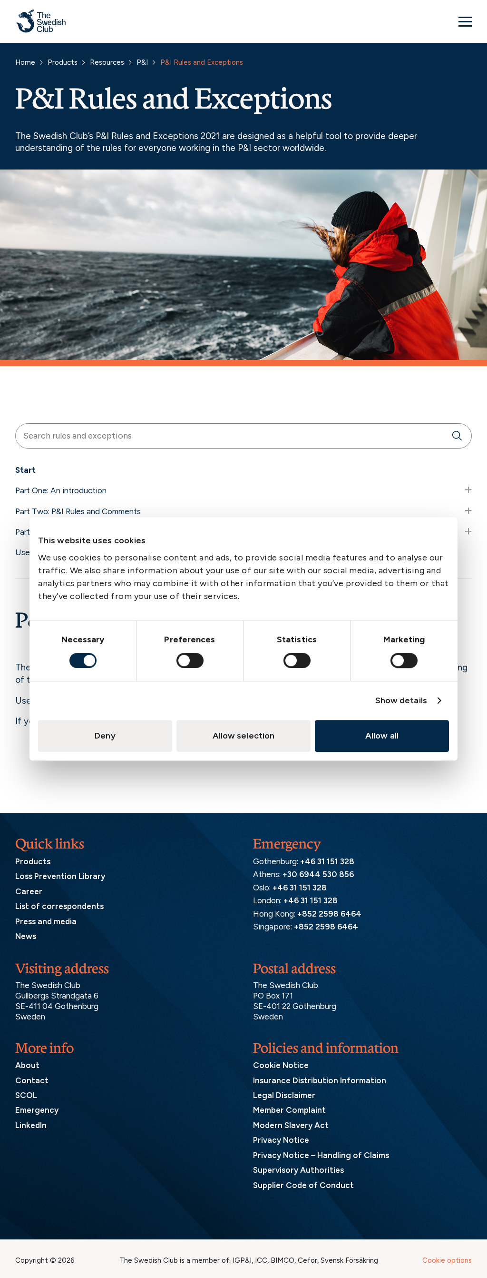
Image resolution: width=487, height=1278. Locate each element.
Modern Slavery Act (291, 1125)
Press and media (46, 921)
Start (25, 470)
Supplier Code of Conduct (303, 1185)
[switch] (190, 660)
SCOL (26, 1095)
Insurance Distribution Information (319, 1080)
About (27, 1065)
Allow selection (244, 735)
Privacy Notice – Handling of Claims (321, 1155)
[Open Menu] (465, 21)
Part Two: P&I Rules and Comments (78, 511)
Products (63, 62)
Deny (105, 735)
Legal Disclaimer (284, 1095)
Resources (107, 62)
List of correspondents (59, 906)
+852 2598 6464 (329, 914)
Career (28, 891)
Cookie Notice (281, 1065)
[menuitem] (243, 472)
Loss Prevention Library (60, 876)
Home (25, 62)
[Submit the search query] (457, 436)
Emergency (36, 1110)
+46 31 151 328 (327, 861)
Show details (401, 700)
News (25, 936)
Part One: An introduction (61, 490)
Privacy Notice (281, 1140)
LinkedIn (31, 1125)
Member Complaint (289, 1110)
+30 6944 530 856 (318, 874)
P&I (142, 62)
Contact (32, 1080)
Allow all (382, 735)
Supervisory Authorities (298, 1170)
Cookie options (447, 1260)
